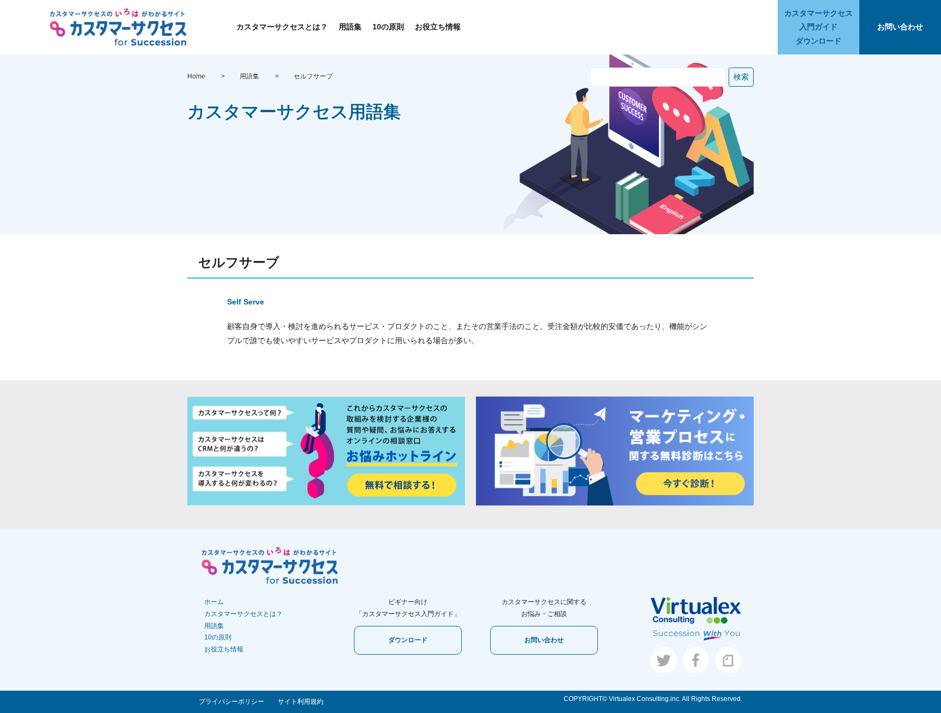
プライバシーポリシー (231, 701)
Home (196, 76)
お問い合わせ (900, 26)
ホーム (214, 602)
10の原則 (388, 26)
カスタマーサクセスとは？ (282, 26)
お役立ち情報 (438, 26)
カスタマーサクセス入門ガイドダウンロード (818, 27)
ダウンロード (407, 640)
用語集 (350, 26)
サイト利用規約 (300, 701)
